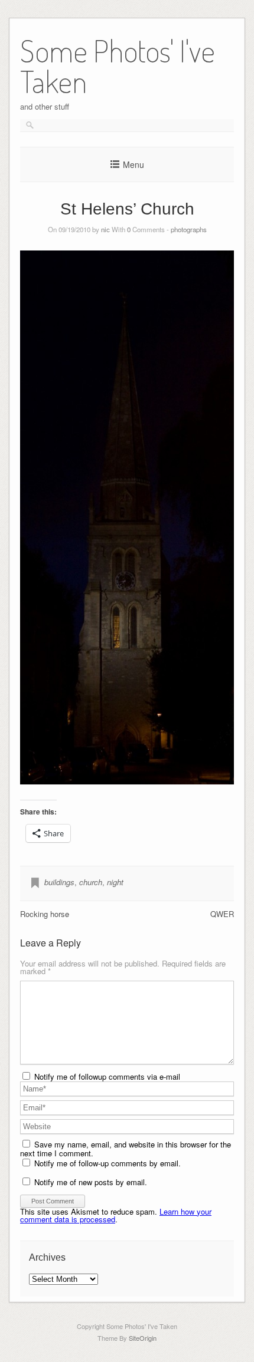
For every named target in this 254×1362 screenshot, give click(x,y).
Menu (133, 164)
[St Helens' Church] (127, 517)
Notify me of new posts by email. (90, 1182)
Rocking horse (44, 914)
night (115, 882)
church (90, 882)
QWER (222, 914)
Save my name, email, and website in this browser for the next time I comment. (125, 1149)
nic (105, 229)
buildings (59, 882)
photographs (189, 229)
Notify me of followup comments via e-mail (107, 1076)
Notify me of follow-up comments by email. (107, 1163)
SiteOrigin (143, 1338)
